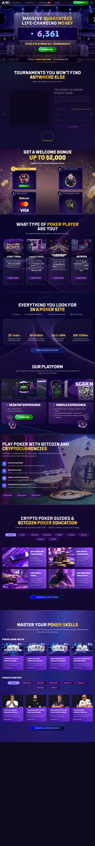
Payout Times (36, 495)
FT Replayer (44, 3)
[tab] (30, 59)
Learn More (82, 127)
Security (71, 535)
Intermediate (27, 683)
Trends (53, 539)
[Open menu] (92, 2)
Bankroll (41, 539)
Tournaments (29, 3)
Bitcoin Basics (8, 495)
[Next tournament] (91, 114)
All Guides (11, 535)
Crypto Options (22, 495)
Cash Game (67, 683)
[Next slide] (90, 34)
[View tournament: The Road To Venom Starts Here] (47, 136)
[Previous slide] (5, 34)
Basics (23, 535)
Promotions (15, 3)
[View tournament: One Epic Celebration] (35, 136)
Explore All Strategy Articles (47, 728)
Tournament (54, 683)
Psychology (40, 687)
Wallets (60, 535)
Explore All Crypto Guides (47, 597)
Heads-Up (81, 683)
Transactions (47, 535)
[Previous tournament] (4, 114)
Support (57, 3)
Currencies (35, 535)
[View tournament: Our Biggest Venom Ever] (59, 136)
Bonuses (84, 535)
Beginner (13, 683)
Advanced (41, 683)
